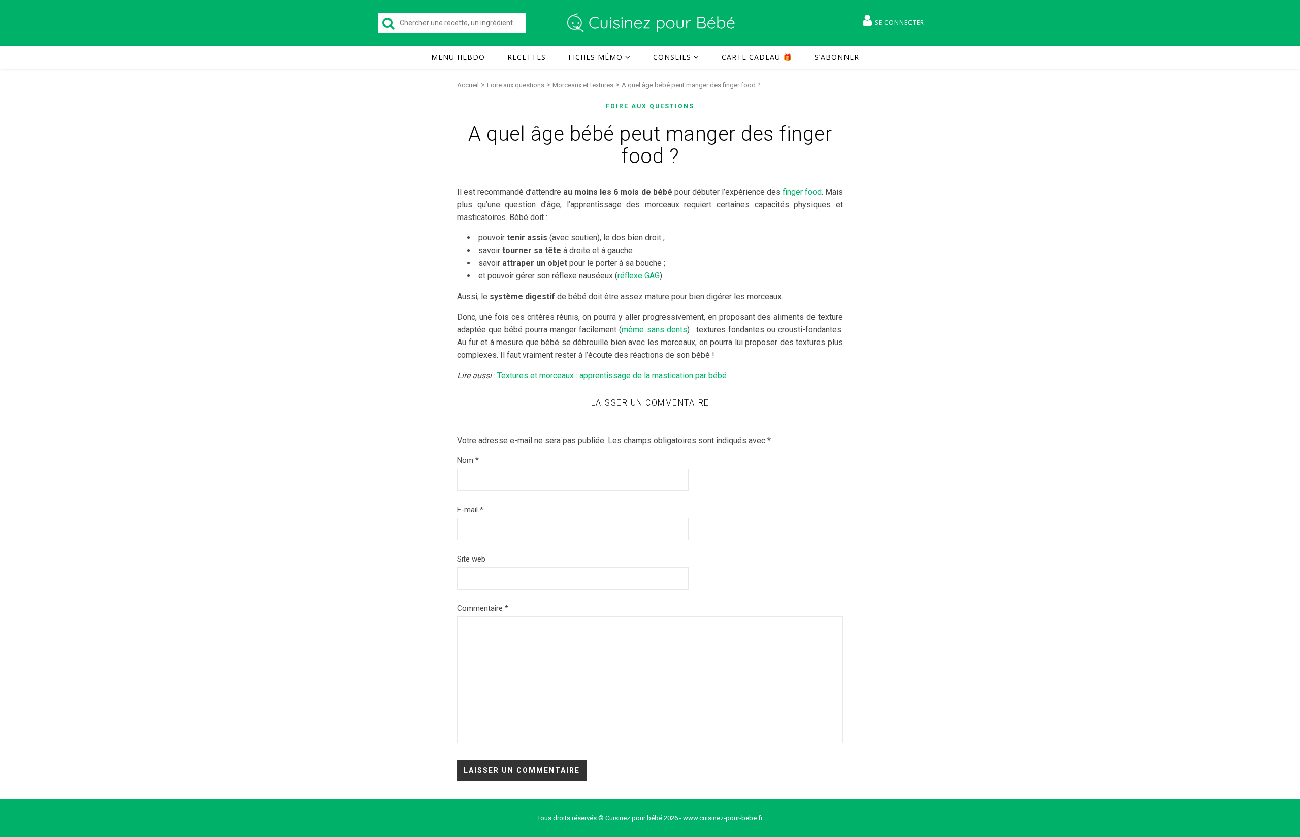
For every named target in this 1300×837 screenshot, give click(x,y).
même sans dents (654, 329)
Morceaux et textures (582, 85)
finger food (802, 192)
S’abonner (837, 57)
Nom (468, 460)
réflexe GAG (639, 276)
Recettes (526, 57)
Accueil (468, 85)
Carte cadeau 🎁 (757, 57)
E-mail (470, 509)
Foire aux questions (515, 85)
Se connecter (899, 22)
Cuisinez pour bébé (652, 23)
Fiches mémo (595, 57)
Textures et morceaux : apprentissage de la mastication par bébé (612, 375)
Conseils (672, 57)
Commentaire (482, 608)
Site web (471, 559)
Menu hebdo (458, 57)
